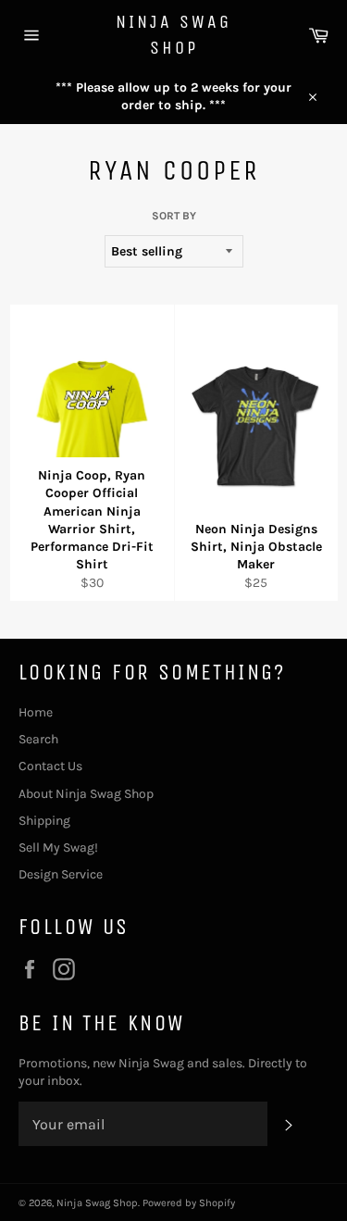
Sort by (174, 215)
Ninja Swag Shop (173, 34)
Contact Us (50, 766)
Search (38, 739)
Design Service (61, 874)
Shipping (44, 821)
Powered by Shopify (189, 1203)
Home (36, 712)
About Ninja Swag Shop (86, 794)
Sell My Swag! (58, 847)
